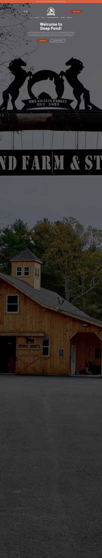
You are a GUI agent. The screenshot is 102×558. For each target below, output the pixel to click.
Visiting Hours (42, 40)
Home (32, 17)
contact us (69, 17)
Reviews (63, 17)
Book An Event (76, 11)
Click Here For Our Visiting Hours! (57, 1)
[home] (51, 11)
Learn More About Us (58, 40)
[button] (37, 17)
